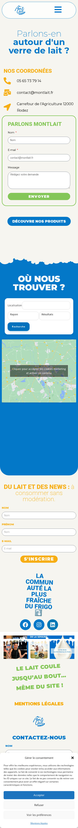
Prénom (8, 524)
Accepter (39, 795)
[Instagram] (39, 624)
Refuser (39, 805)
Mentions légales (39, 823)
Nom (11, 132)
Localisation (15, 305)
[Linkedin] (52, 624)
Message (13, 167)
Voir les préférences (39, 815)
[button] (72, 758)
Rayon (14, 314)
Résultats (47, 314)
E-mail (12, 150)
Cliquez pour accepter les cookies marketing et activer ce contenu (39, 371)
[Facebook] (25, 624)
